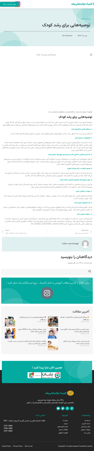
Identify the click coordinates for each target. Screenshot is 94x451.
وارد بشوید (71, 262)
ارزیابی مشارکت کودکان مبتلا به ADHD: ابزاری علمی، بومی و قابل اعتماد (32, 330)
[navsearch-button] (89, 272)
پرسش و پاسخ (85, 19)
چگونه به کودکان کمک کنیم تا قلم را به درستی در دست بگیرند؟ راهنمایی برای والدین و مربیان (27, 342)
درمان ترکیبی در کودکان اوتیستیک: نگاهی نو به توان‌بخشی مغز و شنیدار (74, 330)
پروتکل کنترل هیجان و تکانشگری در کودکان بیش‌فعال (74, 318)
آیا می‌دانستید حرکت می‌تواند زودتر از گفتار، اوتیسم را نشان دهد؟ (76, 342)
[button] (23, 4)
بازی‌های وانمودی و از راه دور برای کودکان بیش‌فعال (32, 318)
